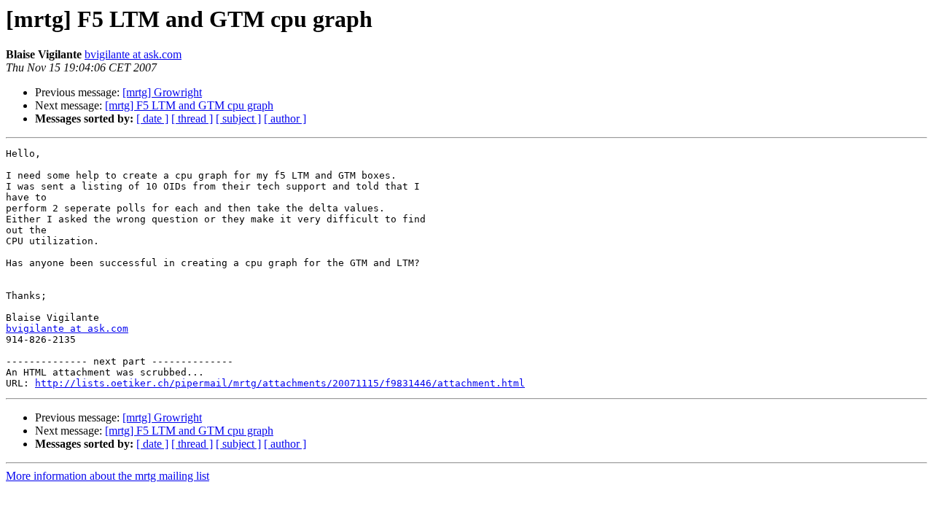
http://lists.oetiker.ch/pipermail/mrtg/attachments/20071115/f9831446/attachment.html (280, 383)
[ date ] (152, 118)
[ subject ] (238, 118)
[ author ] (285, 118)
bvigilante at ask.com (133, 54)
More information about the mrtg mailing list (107, 476)
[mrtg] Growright (162, 92)
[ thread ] (192, 118)
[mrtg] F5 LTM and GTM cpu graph (189, 105)
